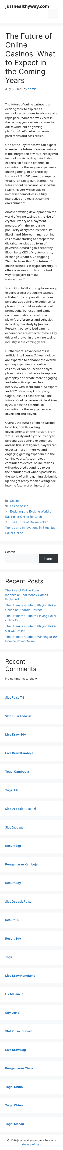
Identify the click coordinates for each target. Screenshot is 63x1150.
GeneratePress (31, 1144)
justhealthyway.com (27, 6)
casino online (19, 506)
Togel (9, 957)
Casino (15, 500)
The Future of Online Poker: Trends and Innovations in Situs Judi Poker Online (30, 527)
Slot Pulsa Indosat (18, 716)
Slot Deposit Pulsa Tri (20, 809)
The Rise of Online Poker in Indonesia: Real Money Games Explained (26, 595)
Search (10, 552)
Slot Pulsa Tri (14, 697)
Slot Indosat (14, 827)
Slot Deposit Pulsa (18, 902)
